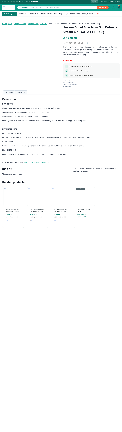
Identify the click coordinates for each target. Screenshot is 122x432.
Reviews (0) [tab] (21, 92)
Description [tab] (9, 92)
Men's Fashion (33, 14)
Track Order (112, 2)
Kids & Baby (58, 14)
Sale (97, 14)
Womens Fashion (46, 14)
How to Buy (104, 2)
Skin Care (72, 82)
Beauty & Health (87, 14)
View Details (84, 222)
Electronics (22, 14)
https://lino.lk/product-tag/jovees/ (36, 163)
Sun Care (74, 84)
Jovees (69, 84)
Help (118, 2)
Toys (66, 14)
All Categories (10, 14)
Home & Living (75, 14)
